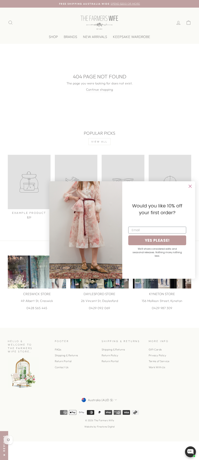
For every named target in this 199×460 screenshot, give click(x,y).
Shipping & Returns (66, 355)
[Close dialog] (190, 186)
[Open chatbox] (190, 451)
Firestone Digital (106, 426)
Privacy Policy (157, 355)
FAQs (58, 349)
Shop (53, 36)
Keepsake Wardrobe (131, 36)
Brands (70, 36)
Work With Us (157, 367)
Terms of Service (159, 361)
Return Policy (110, 355)
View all (99, 141)
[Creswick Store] (37, 272)
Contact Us (62, 367)
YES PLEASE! (157, 240)
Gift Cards (155, 349)
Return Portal (63, 361)
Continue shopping (99, 89)
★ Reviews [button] (4, 445)
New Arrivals (95, 36)
